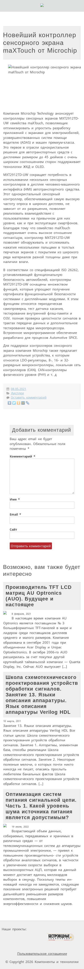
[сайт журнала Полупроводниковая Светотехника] (27, 937)
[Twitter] (14, 403)
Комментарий (22, 456)
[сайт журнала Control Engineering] (13, 945)
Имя (15, 499)
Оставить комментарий (29, 397)
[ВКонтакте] (9, 403)
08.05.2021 (18, 389)
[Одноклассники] (18, 403)
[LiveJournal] (27, 403)
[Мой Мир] (23, 403)
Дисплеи (17, 393)
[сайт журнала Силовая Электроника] (41, 929)
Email (15, 514)
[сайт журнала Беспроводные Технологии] (60, 937)
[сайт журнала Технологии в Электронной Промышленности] (69, 929)
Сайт (13, 529)
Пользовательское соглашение (42, 953)
